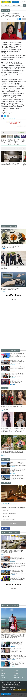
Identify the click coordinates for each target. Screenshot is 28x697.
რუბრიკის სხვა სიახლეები (10, 350)
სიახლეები (7, 5)
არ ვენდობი (6, 516)
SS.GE (3, 132)
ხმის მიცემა (13, 523)
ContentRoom (20, 148)
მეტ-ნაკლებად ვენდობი (9, 513)
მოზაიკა (4, 388)
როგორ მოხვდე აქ (21, 132)
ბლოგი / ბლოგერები (16, 5)
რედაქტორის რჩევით (9, 226)
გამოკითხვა (6, 483)
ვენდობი (5, 510)
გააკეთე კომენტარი (21, 126)
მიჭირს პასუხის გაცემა (9, 519)
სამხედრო (5, 459)
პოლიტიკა (5, 11)
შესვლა (24, 2)
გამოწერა (15, 2)
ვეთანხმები (6, 694)
